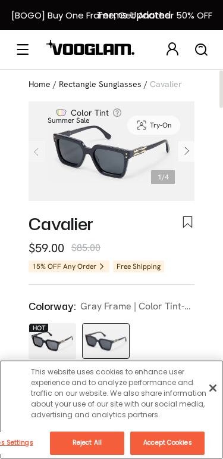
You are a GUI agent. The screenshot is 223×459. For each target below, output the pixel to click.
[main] (111, 409)
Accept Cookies (167, 442)
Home (40, 84)
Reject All (87, 442)
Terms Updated (134, 15)
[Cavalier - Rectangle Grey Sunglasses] (106, 341)
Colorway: (52, 306)
